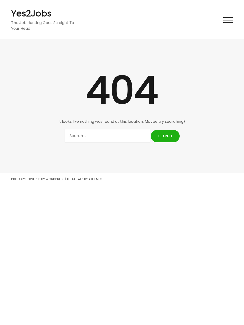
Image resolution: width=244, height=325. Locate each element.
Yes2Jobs (31, 13)
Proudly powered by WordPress (38, 179)
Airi (80, 179)
